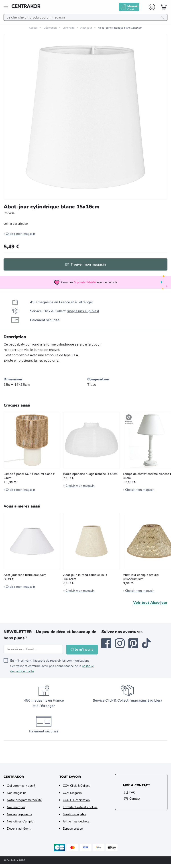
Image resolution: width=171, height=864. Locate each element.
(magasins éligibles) (145, 700)
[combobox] (85, 17)
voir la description (16, 224)
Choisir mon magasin (20, 234)
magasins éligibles (83, 311)
